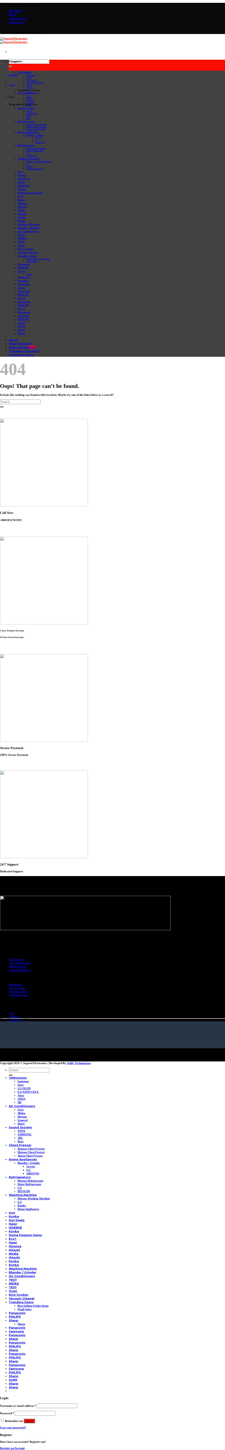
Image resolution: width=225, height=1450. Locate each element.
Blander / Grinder (35, 135)
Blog (12, 14)
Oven (21, 245)
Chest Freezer (26, 121)
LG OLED (31, 80)
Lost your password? (13, 1427)
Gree (28, 96)
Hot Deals (24, 178)
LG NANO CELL (35, 82)
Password (7, 1413)
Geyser (38, 137)
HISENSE (24, 185)
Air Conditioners (28, 92)
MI (27, 90)
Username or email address (18, 1405)
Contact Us (18, 18)
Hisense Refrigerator (35, 148)
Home (13, 340)
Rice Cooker (25, 249)
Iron (20, 171)
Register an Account (12, 1448)
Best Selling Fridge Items (38, 259)
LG (36, 140)
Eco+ (21, 196)
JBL (28, 116)
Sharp (21, 271)
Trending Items (27, 256)
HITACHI (31, 155)
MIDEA (22, 238)
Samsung (30, 75)
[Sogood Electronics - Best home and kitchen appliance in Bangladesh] (13, 40)
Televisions (24, 72)
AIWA (29, 87)
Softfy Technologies (79, 1063)
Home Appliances (28, 132)
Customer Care (21, 355)
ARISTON (40, 142)
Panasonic (24, 264)
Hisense (30, 100)
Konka (29, 166)
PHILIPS (23, 267)
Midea (29, 98)
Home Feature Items (30, 192)
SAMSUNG (31, 114)
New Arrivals (19, 347)
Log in (29, 1421)
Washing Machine (29, 158)
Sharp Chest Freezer (35, 129)
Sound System (26, 108)
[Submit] (10, 66)
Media (21, 210)
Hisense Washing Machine (38, 161)
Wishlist (15, 11)
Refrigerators (26, 145)
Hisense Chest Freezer (36, 127)
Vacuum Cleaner (28, 252)
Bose (28, 118)
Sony (28, 78)
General (30, 103)
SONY (29, 111)
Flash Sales (31, 261)
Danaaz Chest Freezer (36, 124)
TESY (21, 235)
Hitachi (22, 206)
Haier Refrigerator (35, 151)
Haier (29, 105)
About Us (16, 22)
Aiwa (28, 85)
